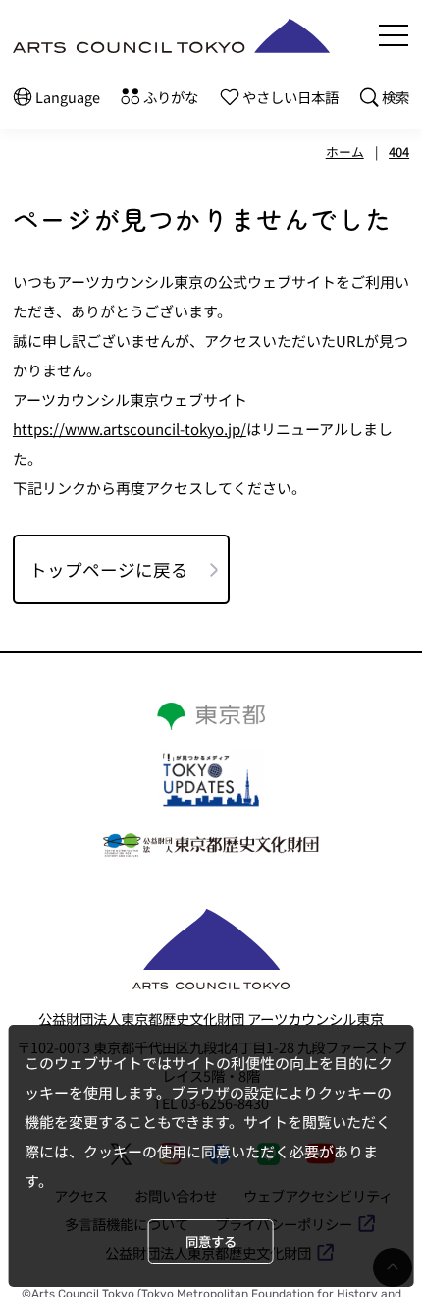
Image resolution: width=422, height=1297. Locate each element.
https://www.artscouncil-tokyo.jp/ (129, 429)
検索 (395, 96)
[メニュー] (393, 35)
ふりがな (170, 96)
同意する (211, 1241)
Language (67, 96)
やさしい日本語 (290, 96)
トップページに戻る (108, 569)
